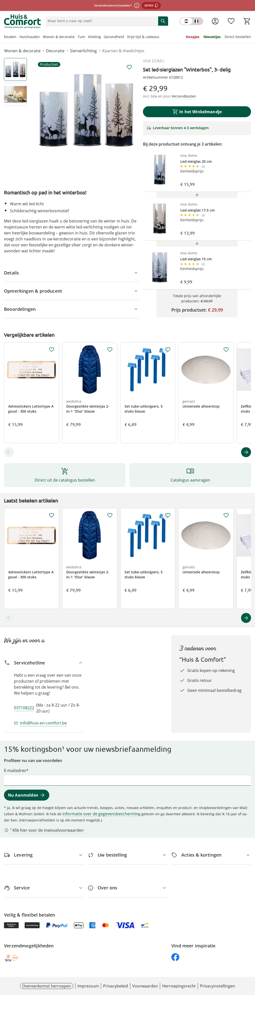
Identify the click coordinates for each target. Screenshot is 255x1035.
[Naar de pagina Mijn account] (215, 21)
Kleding (94, 36)
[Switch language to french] (191, 21)
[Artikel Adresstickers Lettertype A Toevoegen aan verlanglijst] (51, 349)
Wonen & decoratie (59, 36)
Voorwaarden (145, 986)
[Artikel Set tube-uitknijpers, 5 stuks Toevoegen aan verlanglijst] (168, 349)
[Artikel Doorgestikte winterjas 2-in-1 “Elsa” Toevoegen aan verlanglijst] (110, 349)
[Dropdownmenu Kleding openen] (102, 37)
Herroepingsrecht (179, 986)
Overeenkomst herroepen (46, 986)
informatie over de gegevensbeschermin (100, 814)
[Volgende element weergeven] (246, 452)
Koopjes (192, 36)
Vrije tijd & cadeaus (143, 36)
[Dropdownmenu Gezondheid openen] (125, 37)
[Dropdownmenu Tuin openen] (86, 37)
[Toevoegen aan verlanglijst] (129, 67)
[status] (101, 20)
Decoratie (55, 51)
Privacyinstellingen (217, 986)
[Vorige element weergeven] (9, 452)
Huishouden (29, 36)
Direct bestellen (238, 36)
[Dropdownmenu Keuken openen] (17, 37)
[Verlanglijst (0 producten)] (231, 21)
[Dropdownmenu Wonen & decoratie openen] (76, 37)
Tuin (81, 36)
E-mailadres (15, 770)
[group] (86, 110)
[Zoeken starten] (163, 20)
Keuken (10, 36)
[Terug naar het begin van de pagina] (249, 999)
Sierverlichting (83, 51)
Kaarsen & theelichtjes (123, 51)
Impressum (88, 986)
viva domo (153, 61)
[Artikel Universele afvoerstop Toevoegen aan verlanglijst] (226, 349)
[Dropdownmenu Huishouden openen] (41, 37)
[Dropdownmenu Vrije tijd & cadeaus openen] (160, 37)
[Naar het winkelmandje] (247, 21)
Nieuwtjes (212, 36)
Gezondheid (114, 36)
